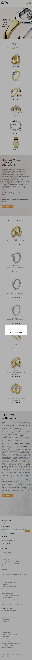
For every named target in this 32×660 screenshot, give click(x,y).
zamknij (25, 326)
